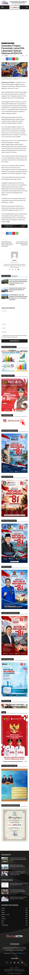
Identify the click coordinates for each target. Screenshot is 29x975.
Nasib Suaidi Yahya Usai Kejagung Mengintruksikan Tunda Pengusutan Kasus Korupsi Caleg (17, 891)
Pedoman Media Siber (8, 970)
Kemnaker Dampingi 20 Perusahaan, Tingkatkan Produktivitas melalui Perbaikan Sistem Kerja (17, 873)
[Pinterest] (13, 58)
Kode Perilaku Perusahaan (19, 970)
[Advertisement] (14, 24)
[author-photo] (14, 258)
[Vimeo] (14, 962)
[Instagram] (13, 269)
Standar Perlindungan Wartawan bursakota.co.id (14, 969)
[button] (2, 7)
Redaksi (6, 55)
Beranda (3, 41)
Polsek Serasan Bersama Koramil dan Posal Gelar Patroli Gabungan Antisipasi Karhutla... (18, 859)
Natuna (12, 43)
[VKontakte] (18, 962)
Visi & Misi (12, 967)
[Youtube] (19, 269)
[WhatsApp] (17, 58)
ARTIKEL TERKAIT (6, 276)
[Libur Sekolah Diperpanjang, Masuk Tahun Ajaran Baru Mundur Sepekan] (4, 885)
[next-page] (4, 303)
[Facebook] (7, 58)
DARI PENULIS (14, 276)
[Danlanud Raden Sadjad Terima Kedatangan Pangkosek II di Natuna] (4, 289)
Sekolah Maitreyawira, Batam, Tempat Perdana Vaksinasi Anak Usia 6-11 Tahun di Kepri (7, 244)
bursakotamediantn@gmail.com (18, 953)
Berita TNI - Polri (9, 41)
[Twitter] (10, 58)
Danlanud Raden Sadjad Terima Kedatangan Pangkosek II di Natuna (17, 289)
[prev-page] (2, 303)
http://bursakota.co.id (14, 262)
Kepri (9, 43)
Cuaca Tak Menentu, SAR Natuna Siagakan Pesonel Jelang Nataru (22, 243)
